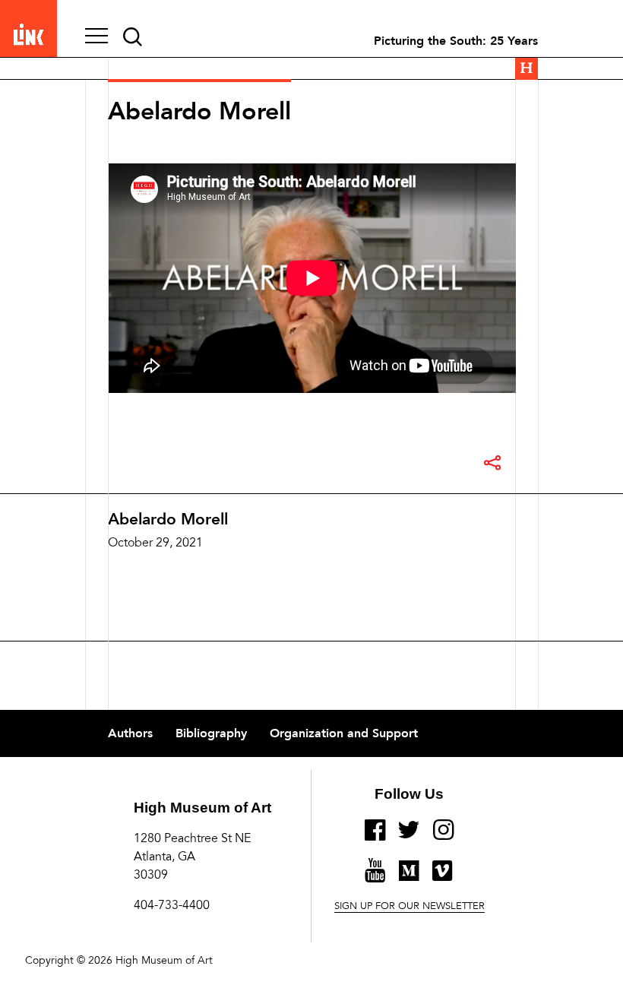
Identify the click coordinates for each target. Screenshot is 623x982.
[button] (96, 37)
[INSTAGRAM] (443, 836)
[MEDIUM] (408, 877)
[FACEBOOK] (375, 836)
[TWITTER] (409, 836)
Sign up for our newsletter (409, 906)
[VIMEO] (442, 877)
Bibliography (211, 733)
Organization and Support (344, 733)
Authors (130, 733)
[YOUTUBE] (375, 876)
